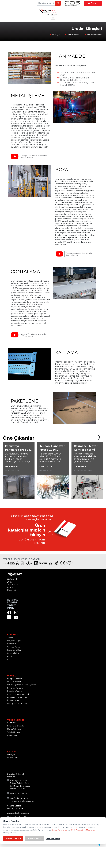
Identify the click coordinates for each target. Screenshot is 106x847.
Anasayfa (56, 34)
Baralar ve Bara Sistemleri (18, 694)
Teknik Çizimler (13, 732)
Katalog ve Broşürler (15, 726)
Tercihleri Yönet (53, 839)
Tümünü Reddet (34, 839)
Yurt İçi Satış (12, 758)
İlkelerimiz (11, 644)
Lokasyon (11, 754)
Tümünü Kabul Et (13, 839)
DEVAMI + (11, 466)
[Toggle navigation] (53, 17)
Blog (9, 659)
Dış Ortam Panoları (15, 691)
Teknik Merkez (73, 34)
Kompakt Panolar (14, 678)
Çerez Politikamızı (59, 830)
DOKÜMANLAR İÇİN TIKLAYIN (32, 541)
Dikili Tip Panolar (14, 682)
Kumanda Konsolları (15, 688)
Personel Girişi (13, 653)
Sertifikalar (11, 723)
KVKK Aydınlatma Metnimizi (82, 830)
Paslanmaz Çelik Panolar (17, 697)
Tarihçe (10, 637)
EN (48, 14)
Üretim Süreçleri (94, 34)
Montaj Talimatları (14, 729)
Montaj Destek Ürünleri (17, 703)
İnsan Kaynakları (14, 650)
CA (55, 14)
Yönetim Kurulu (13, 647)
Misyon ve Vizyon (14, 641)
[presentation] (99, 436)
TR (52, 14)
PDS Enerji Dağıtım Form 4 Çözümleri (23, 685)
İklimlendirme (13, 700)
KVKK (9, 656)
